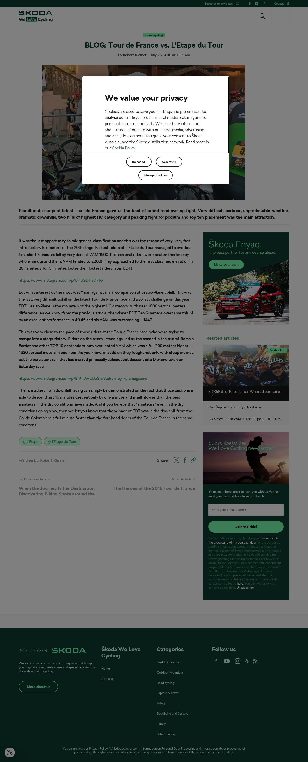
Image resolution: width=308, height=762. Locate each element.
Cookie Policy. (124, 148)
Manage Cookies (155, 175)
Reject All (139, 161)
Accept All (169, 161)
